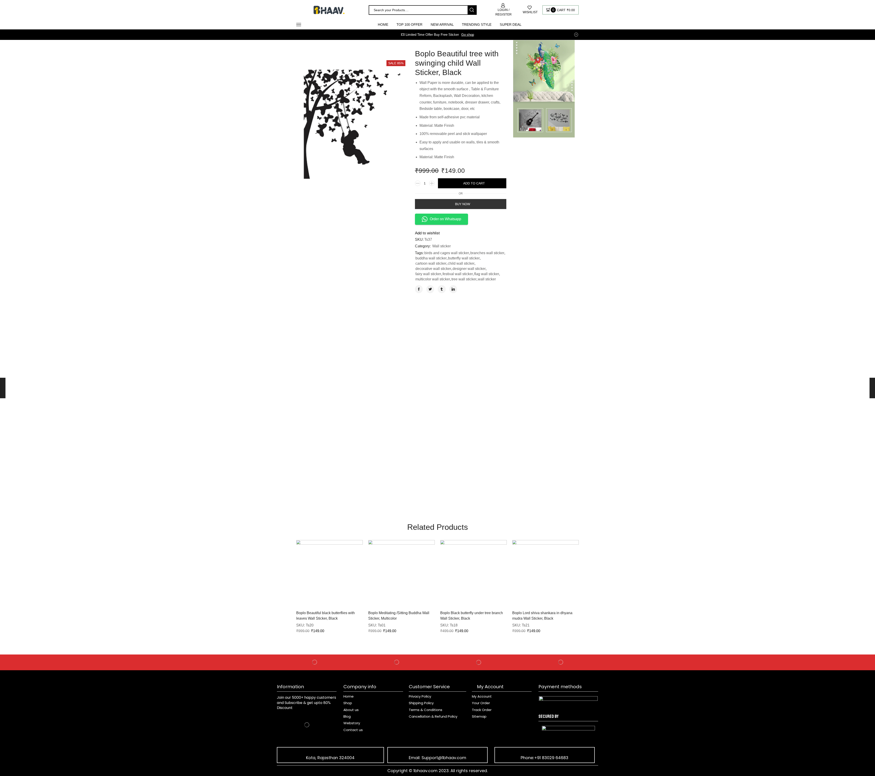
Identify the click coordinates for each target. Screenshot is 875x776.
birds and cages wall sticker (446, 253)
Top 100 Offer (409, 24)
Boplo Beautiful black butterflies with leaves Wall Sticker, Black (325, 615)
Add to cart (474, 183)
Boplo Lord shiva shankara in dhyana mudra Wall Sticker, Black (542, 615)
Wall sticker (441, 246)
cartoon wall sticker (430, 263)
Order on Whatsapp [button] (445, 219)
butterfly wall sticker (464, 258)
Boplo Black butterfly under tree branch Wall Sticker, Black (471, 615)
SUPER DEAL (510, 24)
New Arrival (442, 24)
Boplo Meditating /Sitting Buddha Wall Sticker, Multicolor (398, 615)
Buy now (462, 204)
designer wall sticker (469, 269)
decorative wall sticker (433, 269)
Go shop (467, 34)
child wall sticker (461, 263)
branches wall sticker (487, 253)
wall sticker (487, 279)
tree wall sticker (463, 279)
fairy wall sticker (428, 274)
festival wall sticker (458, 274)
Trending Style (477, 24)
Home (383, 24)
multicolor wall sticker (432, 279)
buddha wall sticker (431, 258)
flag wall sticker (486, 274)
